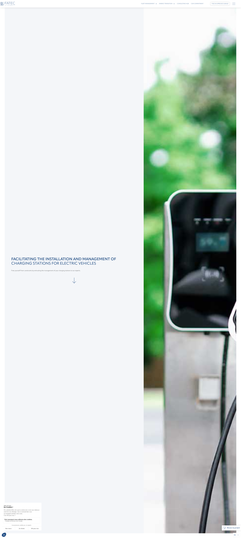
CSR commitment (197, 3)
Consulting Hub (183, 3)
